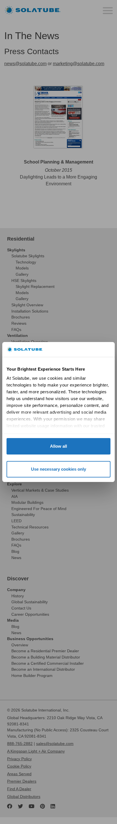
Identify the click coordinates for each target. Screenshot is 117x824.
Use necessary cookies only (58, 469)
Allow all (58, 446)
